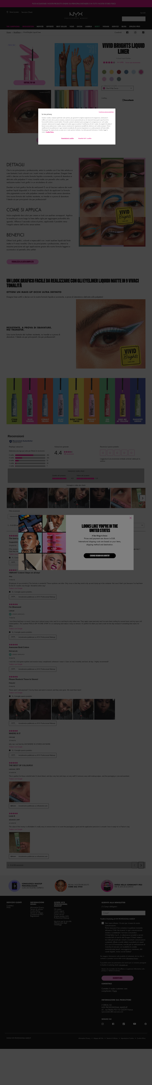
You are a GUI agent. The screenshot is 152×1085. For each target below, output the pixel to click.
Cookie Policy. (50, 132)
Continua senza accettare (106, 112)
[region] (76, 127)
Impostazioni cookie (67, 138)
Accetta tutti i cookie (84, 138)
